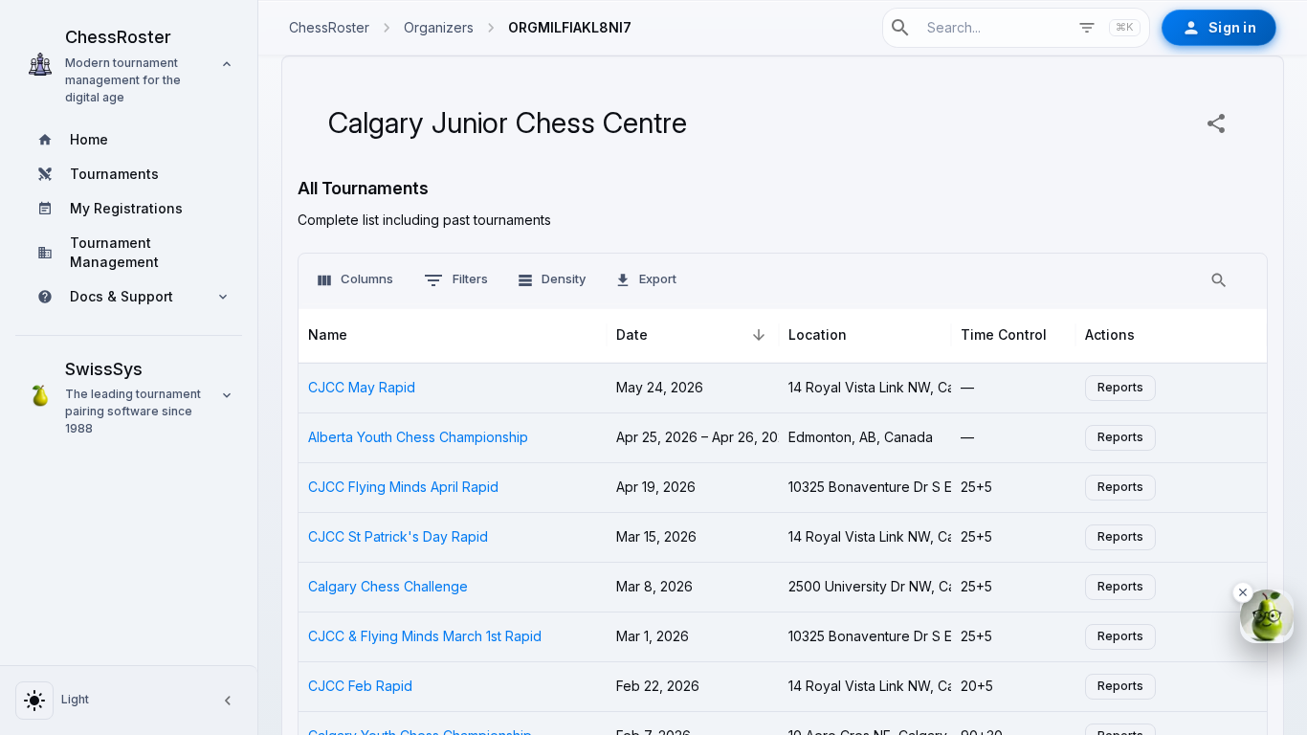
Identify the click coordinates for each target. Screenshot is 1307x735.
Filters (470, 279)
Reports (1120, 387)
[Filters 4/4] (1087, 27)
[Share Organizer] (1216, 123)
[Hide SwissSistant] (1242, 592)
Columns (367, 279)
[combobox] (992, 27)
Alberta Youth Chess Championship (418, 437)
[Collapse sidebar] (227, 700)
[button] (128, 64)
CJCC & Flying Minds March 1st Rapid (425, 636)
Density (564, 279)
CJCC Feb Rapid (360, 686)
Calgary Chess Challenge (388, 586)
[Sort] (758, 335)
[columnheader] (453, 336)
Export (657, 279)
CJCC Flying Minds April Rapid (403, 487)
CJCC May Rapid (361, 387)
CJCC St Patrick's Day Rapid (398, 537)
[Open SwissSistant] (1267, 616)
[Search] (1219, 280)
